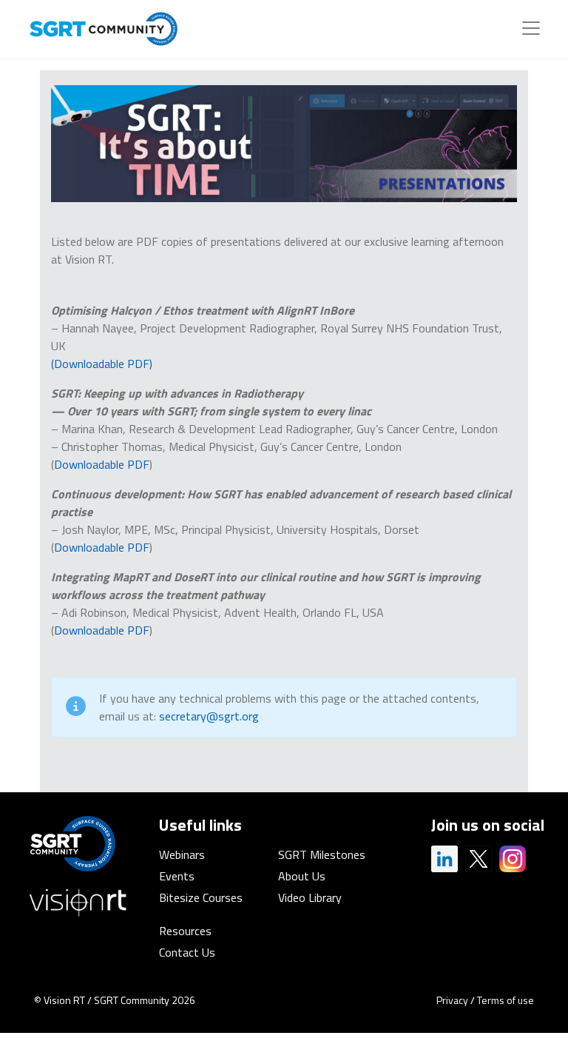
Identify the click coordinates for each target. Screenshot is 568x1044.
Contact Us (187, 952)
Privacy (452, 1000)
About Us (301, 876)
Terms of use (505, 1000)
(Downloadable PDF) (101, 363)
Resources (185, 931)
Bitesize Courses (201, 897)
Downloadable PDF (101, 464)
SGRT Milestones (321, 854)
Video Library (310, 897)
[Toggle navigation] (531, 28)
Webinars (182, 854)
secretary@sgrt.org (210, 716)
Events (177, 876)
